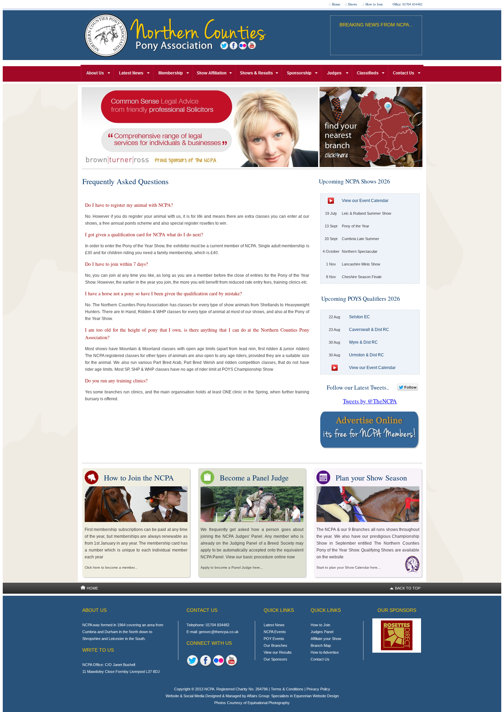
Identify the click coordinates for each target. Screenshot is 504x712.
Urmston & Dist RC (366, 355)
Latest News (274, 625)
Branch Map (321, 645)
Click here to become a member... (111, 567)
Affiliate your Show (326, 639)
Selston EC (359, 317)
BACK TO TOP (407, 588)
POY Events (274, 639)
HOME (92, 588)
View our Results (278, 652)
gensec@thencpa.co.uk (219, 632)
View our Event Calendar (365, 200)
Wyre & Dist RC (363, 342)
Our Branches (275, 645)
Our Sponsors (275, 659)
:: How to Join (372, 4)
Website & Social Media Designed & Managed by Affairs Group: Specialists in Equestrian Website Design (252, 696)
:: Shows (351, 4)
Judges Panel (322, 632)
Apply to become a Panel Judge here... (232, 567)
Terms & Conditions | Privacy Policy (300, 689)
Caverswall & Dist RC (369, 329)
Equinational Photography (269, 703)
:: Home (334, 4)
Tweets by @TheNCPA (370, 401)
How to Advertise (325, 652)
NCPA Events (275, 632)
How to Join (320, 625)
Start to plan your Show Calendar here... (348, 567)
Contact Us (320, 659)
